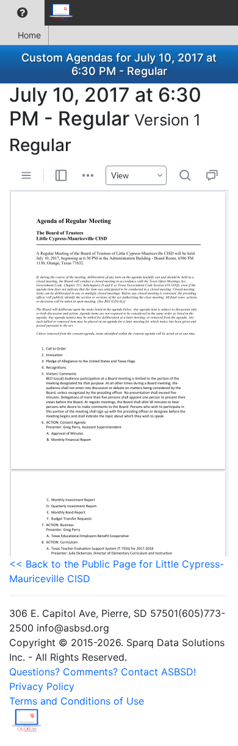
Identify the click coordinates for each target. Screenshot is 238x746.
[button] (22, 13)
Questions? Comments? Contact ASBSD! (102, 672)
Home (29, 35)
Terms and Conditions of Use (76, 701)
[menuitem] (22, 13)
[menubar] (40, 13)
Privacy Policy (41, 686)
